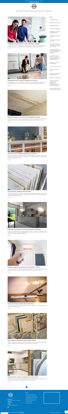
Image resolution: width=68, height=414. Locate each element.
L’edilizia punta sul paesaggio (55, 28)
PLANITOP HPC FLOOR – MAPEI (55, 66)
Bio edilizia (31, 11)
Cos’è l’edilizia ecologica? (54, 25)
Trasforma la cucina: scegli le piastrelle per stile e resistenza (22, 153)
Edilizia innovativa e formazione (55, 22)
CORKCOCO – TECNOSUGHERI (55, 77)
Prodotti (22, 11)
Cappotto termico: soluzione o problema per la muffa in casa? (23, 377)
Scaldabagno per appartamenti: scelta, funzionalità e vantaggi (23, 43)
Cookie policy (58, 412)
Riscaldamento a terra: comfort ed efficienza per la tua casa (22, 80)
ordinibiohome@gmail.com (12, 405)
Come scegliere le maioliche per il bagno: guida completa (22, 340)
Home (9, 13)
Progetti (26, 11)
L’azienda (17, 11)
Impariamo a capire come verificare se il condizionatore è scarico (24, 267)
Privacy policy (52, 412)
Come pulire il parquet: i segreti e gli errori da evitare (21, 303)
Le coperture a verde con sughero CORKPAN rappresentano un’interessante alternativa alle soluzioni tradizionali (55, 83)
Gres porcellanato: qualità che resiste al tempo (19, 191)
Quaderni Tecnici (48, 11)
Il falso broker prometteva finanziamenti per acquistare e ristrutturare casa (55, 45)
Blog (39, 11)
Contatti (42, 11)
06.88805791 (36, 2)
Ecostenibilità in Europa (54, 19)
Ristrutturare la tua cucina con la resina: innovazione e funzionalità (24, 229)
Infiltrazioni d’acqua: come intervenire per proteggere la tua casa (24, 117)
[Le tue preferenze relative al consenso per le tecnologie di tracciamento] (4, 413)
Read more (9, 48)
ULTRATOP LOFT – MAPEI (54, 62)
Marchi (35, 11)
